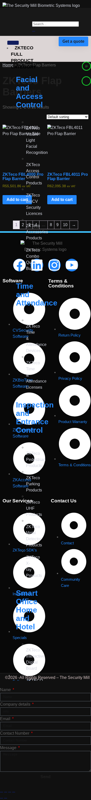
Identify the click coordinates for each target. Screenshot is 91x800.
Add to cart (62, 199)
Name (6, 690)
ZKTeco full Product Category (23, 57)
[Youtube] (71, 265)
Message (8, 748)
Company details (15, 704)
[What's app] (86, 66)
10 (65, 225)
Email (5, 719)
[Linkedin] (37, 265)
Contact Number (15, 733)
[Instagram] (54, 265)
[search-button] (33, 31)
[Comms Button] (86, 81)
